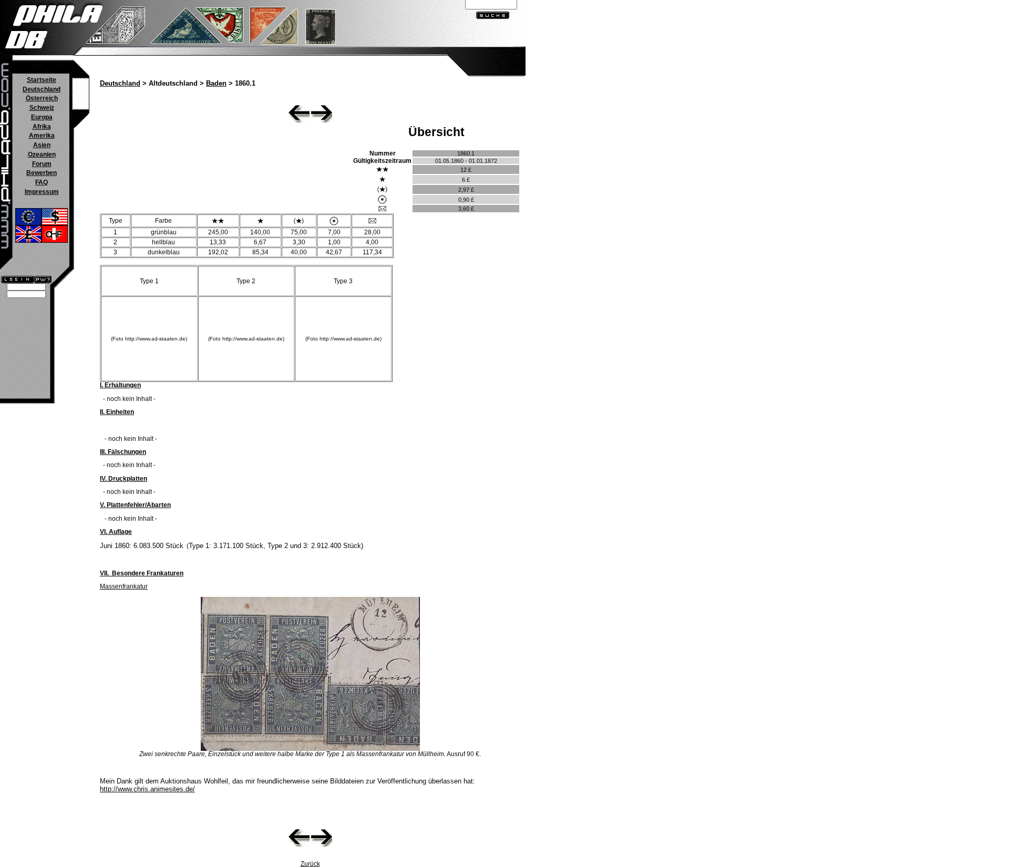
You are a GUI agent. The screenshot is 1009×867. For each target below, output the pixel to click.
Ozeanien (42, 154)
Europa (42, 117)
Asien (41, 145)
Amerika (42, 135)
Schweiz (41, 108)
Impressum (42, 192)
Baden (216, 83)
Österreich (42, 98)
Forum (42, 164)
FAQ (41, 182)
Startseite (41, 80)
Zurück (310, 864)
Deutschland (41, 89)
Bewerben (41, 173)
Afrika (42, 126)
